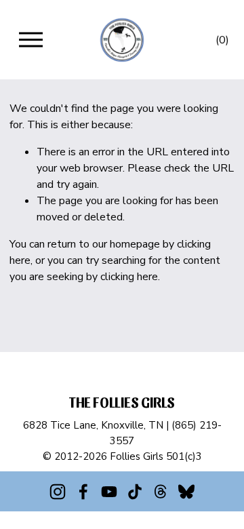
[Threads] (160, 492)
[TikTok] (135, 492)
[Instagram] (57, 492)
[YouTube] (109, 492)
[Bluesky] (186, 492)
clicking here (129, 276)
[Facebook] (83, 492)
